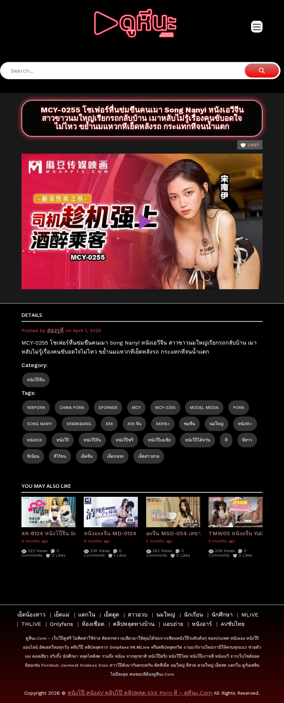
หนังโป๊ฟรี (124, 440)
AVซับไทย (233, 624)
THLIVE (31, 624)
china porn (72, 407)
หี (226, 440)
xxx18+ (163, 423)
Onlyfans (61, 624)
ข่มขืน (189, 423)
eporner (108, 407)
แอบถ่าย (173, 624)
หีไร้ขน (60, 456)
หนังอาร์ (202, 624)
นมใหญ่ (216, 423)
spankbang (78, 423)
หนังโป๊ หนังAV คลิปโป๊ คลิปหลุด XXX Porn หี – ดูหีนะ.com (140, 693)
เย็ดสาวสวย (148, 456)
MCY (136, 407)
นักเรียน (193, 614)
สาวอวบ (138, 614)
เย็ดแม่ (62, 614)
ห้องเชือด (93, 624)
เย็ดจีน (86, 456)
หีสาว (247, 440)
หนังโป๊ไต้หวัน (197, 440)
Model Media (204, 407)
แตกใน (86, 614)
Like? (253, 145)
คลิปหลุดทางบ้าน (133, 624)
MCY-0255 (165, 407)
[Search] (262, 70)
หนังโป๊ (62, 440)
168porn (36, 407)
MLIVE (249, 614)
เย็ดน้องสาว (31, 614)
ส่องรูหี (55, 330)
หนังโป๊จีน (36, 379)
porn (238, 407)
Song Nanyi (39, 423)
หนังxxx (34, 440)
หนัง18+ (245, 423)
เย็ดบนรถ (115, 456)
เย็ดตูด (111, 614)
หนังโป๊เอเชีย (159, 440)
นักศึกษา (222, 614)
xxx (109, 423)
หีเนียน (33, 456)
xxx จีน (134, 423)
